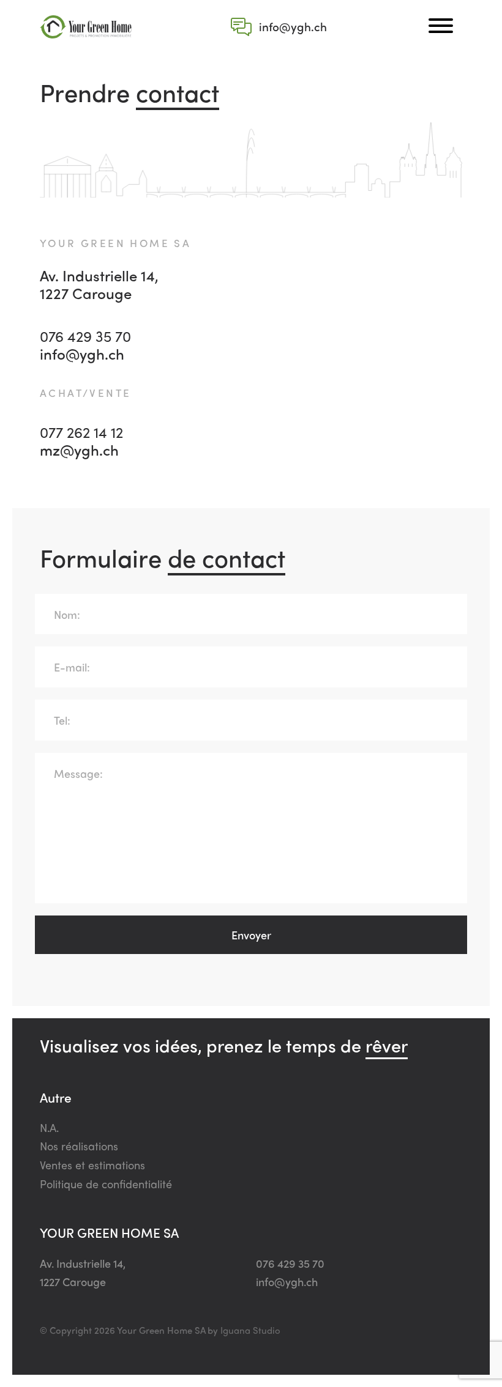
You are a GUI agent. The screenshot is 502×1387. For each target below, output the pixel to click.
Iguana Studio (250, 1330)
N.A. (49, 1127)
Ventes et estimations (92, 1164)
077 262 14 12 (81, 432)
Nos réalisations (79, 1145)
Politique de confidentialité (106, 1183)
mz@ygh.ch (79, 450)
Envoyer (251, 934)
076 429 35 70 (85, 336)
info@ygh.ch (82, 354)
